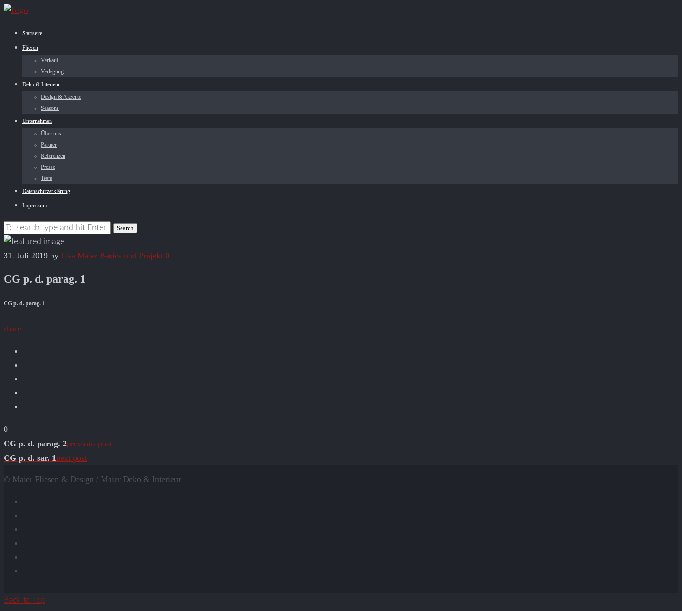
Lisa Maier (79, 255)
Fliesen (30, 48)
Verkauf (49, 60)
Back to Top (24, 600)
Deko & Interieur (41, 84)
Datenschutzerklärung (46, 191)
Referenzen (53, 156)
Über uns (51, 133)
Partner (49, 144)
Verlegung (52, 71)
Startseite (32, 33)
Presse (48, 167)
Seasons (50, 108)
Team (46, 178)
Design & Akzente (61, 97)
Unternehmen (37, 121)
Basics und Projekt (131, 255)
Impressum (34, 205)
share (12, 328)
